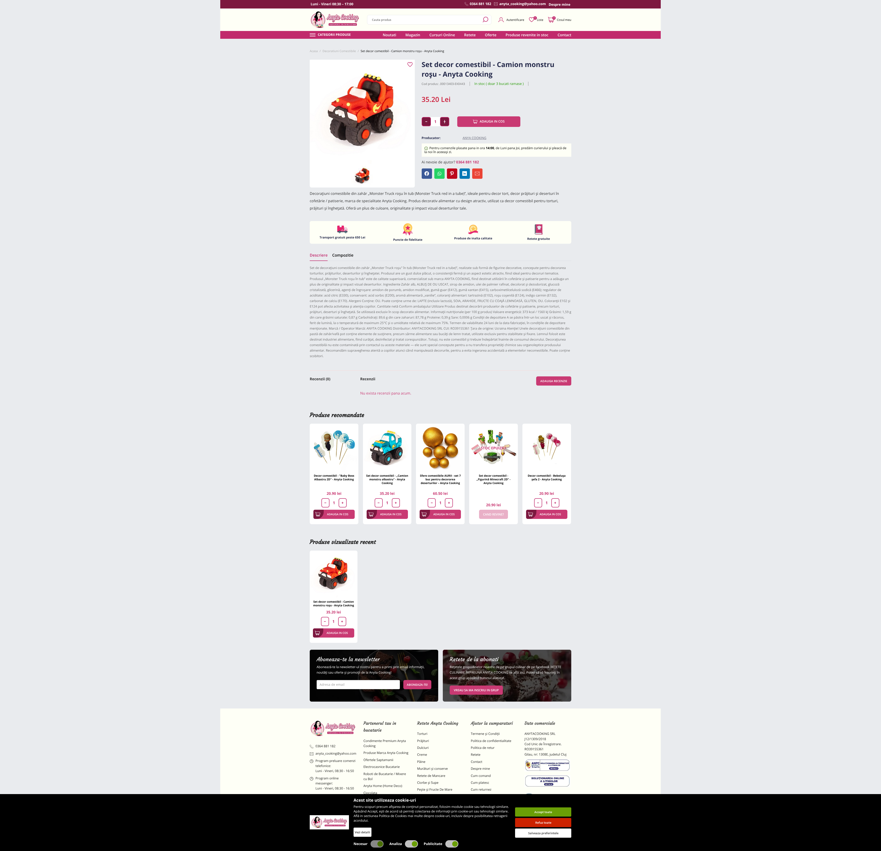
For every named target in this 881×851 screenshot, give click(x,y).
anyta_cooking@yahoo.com (335, 753)
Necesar (361, 844)
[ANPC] (547, 766)
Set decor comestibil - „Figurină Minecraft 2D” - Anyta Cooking (493, 479)
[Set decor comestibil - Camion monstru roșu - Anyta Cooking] (333, 574)
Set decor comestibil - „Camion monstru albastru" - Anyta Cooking (387, 479)
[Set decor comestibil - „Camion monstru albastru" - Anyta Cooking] (387, 448)
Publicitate (433, 844)
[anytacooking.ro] (333, 728)
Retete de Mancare (431, 776)
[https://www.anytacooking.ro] (335, 20)
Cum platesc (480, 783)
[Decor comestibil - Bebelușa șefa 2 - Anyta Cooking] (546, 448)
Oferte (490, 35)
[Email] (477, 173)
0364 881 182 (467, 162)
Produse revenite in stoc (527, 35)
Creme (422, 755)
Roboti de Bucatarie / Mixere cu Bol (384, 776)
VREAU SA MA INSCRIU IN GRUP (476, 690)
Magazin (412, 35)
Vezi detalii (362, 832)
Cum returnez (481, 789)
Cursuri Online (442, 35)
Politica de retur (482, 748)
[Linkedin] (465, 173)
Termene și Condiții (485, 734)
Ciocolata (370, 793)
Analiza (395, 844)
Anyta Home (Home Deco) (382, 786)
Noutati (389, 35)
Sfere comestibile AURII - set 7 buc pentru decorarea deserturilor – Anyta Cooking (440, 479)
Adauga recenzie (553, 381)
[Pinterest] (452, 173)
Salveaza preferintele (543, 833)
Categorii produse (334, 34)
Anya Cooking (474, 138)
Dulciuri (423, 748)
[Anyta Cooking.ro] (329, 822)
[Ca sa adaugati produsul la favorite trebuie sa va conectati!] (410, 64)
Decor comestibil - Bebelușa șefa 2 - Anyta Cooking (547, 477)
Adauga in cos (492, 121)
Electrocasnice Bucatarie (381, 767)
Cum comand (481, 776)
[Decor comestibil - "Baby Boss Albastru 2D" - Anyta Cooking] (334, 448)
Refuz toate (543, 822)
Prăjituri (423, 741)
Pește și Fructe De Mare (434, 789)
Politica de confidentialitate (491, 741)
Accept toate (543, 812)
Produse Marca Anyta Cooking (385, 753)
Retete (470, 35)
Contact (564, 35)
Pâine (421, 762)
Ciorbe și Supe (427, 783)
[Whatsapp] (439, 173)
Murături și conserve (432, 769)
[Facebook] (427, 173)
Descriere (319, 255)
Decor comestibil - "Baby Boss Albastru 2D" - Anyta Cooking (334, 477)
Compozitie (342, 255)
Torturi (422, 734)
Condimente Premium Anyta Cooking (384, 743)
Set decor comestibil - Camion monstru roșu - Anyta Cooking (333, 603)
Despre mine (480, 769)
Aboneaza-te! (417, 685)
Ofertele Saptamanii (378, 760)
